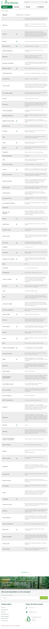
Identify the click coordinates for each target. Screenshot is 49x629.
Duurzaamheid (4, 618)
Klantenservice (4, 609)
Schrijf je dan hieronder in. (7, 595)
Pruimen (41, 7)
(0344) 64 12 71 (31, 607)
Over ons (3, 607)
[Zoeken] (46, 2)
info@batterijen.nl (33, 612)
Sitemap (3, 611)
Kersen (16, 7)
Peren (28, 7)
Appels (4, 7)
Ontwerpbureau (5, 614)
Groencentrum (4, 620)
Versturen (43, 597)
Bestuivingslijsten (5, 616)
